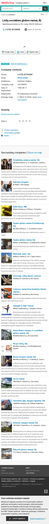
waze (22, 52)
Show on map (35, 152)
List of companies (8, 15)
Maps (28, 468)
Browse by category (7, 473)
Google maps (9, 52)
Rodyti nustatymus (37, 519)
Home (3, 470)
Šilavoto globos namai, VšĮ (25, 449)
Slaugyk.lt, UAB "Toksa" (23, 306)
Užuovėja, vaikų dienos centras (27, 276)
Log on (32, 481)
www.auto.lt (25, 484)
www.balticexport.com (9, 486)
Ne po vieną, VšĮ (20, 344)
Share (6, 135)
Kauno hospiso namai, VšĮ (24, 357)
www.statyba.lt (15, 484)
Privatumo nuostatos (37, 479)
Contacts (25, 479)
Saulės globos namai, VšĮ (24, 240)
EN (44, 3)
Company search (22, 3)
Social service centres (10, 114)
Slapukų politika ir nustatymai (10, 481)
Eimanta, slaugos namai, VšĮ (25, 423)
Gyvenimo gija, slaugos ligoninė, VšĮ (29, 401)
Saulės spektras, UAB (14, 479)
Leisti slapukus (18, 518)
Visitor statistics (11, 130)
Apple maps (34, 52)
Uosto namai (18, 379)
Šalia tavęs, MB (20, 207)
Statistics (25, 481)
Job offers (30, 473)
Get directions (34, 470)
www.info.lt (5, 484)
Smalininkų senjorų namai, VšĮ (26, 160)
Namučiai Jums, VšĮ (21, 254)
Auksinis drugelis (21, 182)
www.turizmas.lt (36, 484)
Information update (12, 133)
